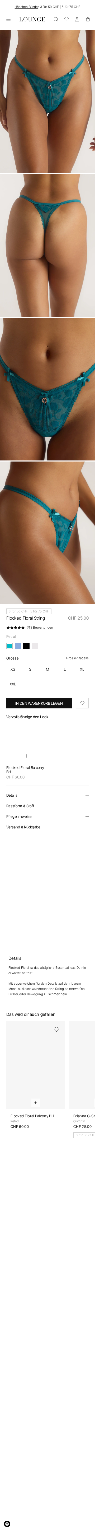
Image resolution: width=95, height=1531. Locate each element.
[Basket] (87, 19)
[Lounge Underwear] (32, 19)
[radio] (13, 669)
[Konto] (77, 19)
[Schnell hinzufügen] (26, 756)
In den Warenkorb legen (39, 703)
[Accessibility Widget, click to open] (7, 1524)
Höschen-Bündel (26, 7)
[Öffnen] (8, 19)
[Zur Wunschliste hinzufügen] (82, 703)
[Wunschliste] (66, 19)
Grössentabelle (77, 658)
